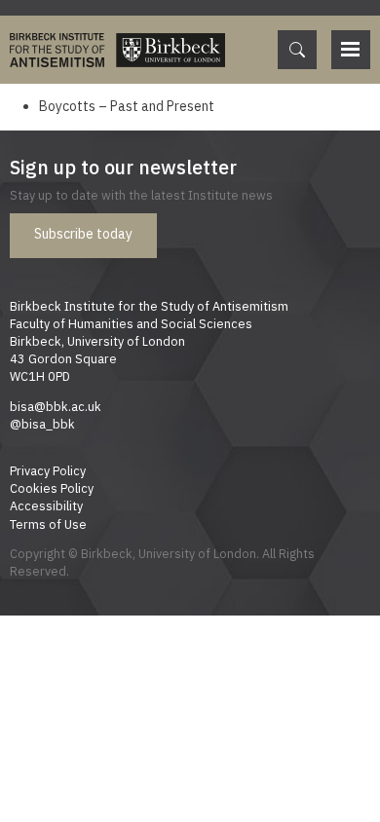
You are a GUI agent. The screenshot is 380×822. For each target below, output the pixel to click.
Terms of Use (48, 524)
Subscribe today (83, 234)
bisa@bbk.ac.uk (55, 406)
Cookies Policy (52, 488)
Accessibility (46, 505)
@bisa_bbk (42, 423)
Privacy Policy (48, 470)
